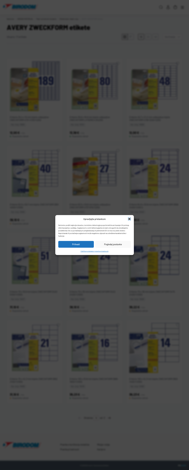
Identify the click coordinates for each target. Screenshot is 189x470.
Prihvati (76, 244)
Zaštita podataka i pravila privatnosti (94, 251)
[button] (129, 218)
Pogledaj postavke (113, 244)
